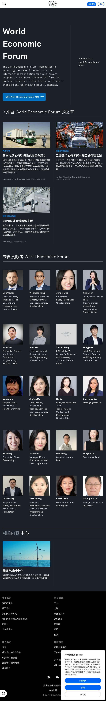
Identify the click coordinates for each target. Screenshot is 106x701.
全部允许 (83, 681)
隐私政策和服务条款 (53, 685)
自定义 (83, 695)
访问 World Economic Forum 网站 (22, 97)
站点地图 (53, 690)
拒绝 (83, 688)
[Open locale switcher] (3, 693)
